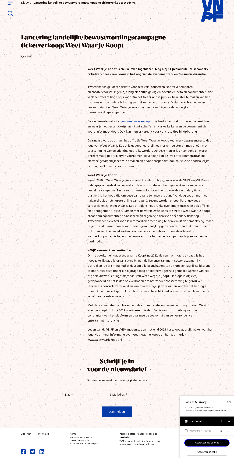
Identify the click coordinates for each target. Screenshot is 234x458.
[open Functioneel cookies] (229, 422)
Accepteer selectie (207, 452)
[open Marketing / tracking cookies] (229, 431)
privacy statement (218, 411)
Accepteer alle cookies (207, 443)
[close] (229, 401)
